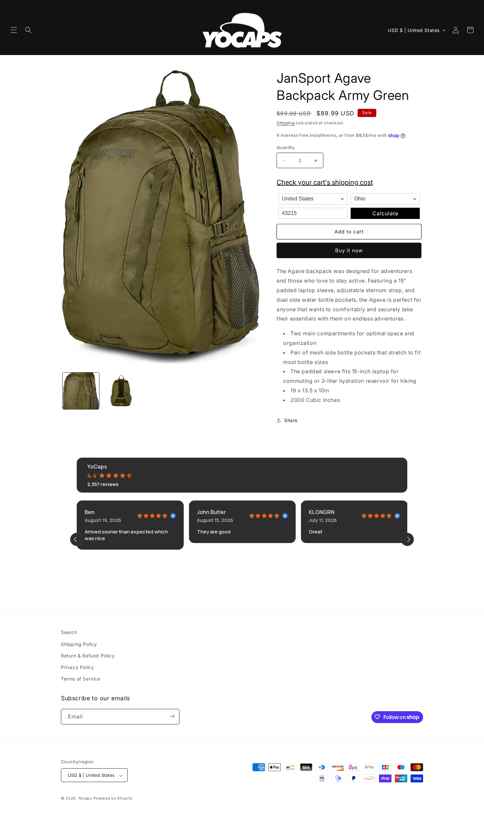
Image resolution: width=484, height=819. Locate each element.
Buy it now (349, 250)
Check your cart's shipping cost (325, 182)
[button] (14, 30)
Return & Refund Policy (88, 655)
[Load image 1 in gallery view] (81, 391)
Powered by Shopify (113, 798)
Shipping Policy (79, 644)
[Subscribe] (172, 716)
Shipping (286, 122)
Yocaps (85, 798)
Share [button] (291, 420)
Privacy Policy (77, 667)
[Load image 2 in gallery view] (120, 391)
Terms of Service (80, 679)
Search (69, 632)
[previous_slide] (76, 539)
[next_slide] (407, 539)
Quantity (285, 147)
